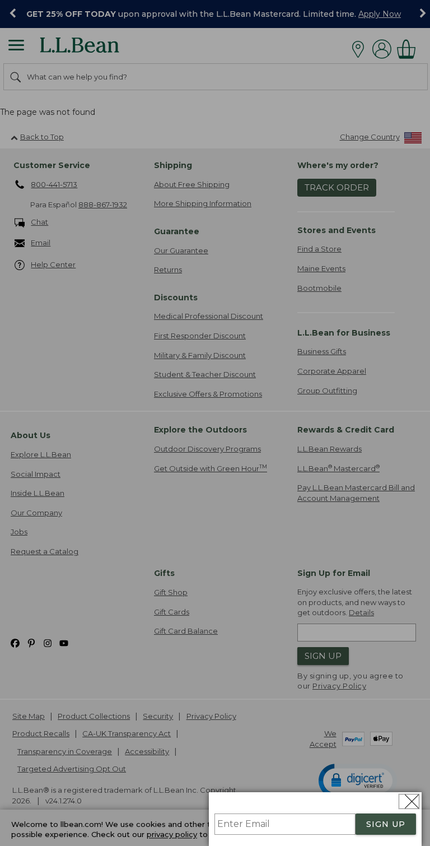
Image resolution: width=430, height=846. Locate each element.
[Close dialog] (409, 801)
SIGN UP (385, 824)
